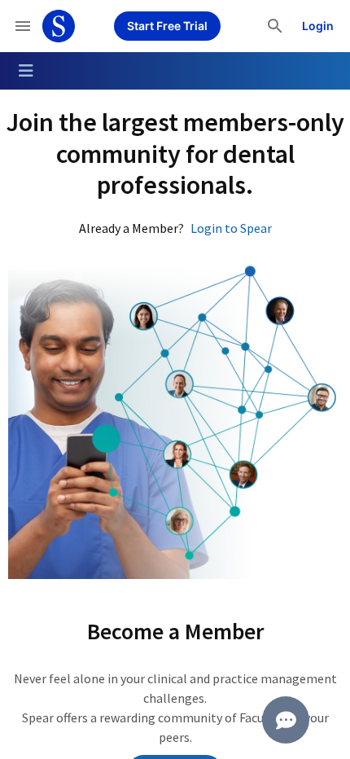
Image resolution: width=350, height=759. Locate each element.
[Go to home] (58, 26)
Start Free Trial (167, 26)
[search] (275, 26)
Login (318, 26)
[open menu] (23, 26)
